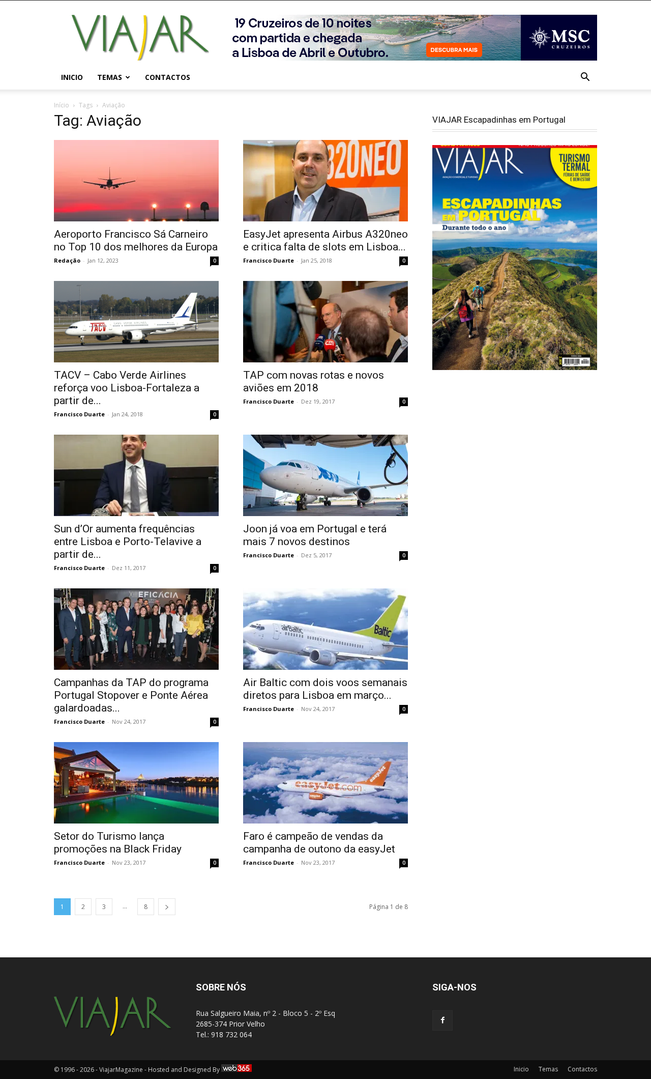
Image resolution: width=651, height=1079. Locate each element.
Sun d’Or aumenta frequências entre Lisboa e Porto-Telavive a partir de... (127, 541)
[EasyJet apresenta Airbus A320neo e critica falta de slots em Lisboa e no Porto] (325, 180)
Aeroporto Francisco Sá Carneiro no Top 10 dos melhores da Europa (136, 240)
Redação (67, 260)
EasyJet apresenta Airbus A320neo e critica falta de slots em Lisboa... (325, 240)
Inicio (72, 77)
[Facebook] (442, 1020)
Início (61, 105)
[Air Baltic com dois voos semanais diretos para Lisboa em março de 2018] (325, 629)
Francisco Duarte (268, 260)
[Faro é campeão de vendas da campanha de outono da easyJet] (325, 783)
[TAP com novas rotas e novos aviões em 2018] (325, 321)
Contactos (167, 77)
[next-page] (166, 906)
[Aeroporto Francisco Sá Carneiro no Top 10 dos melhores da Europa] (136, 180)
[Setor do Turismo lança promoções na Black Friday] (136, 783)
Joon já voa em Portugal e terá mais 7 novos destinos (315, 535)
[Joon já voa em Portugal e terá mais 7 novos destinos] (325, 475)
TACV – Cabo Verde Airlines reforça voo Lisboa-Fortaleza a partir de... (126, 388)
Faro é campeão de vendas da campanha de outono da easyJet (319, 842)
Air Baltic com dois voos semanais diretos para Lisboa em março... (325, 688)
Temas (109, 77)
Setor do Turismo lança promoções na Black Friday (118, 842)
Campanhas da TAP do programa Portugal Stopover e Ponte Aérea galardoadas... (131, 695)
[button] (585, 78)
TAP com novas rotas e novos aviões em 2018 (313, 381)
